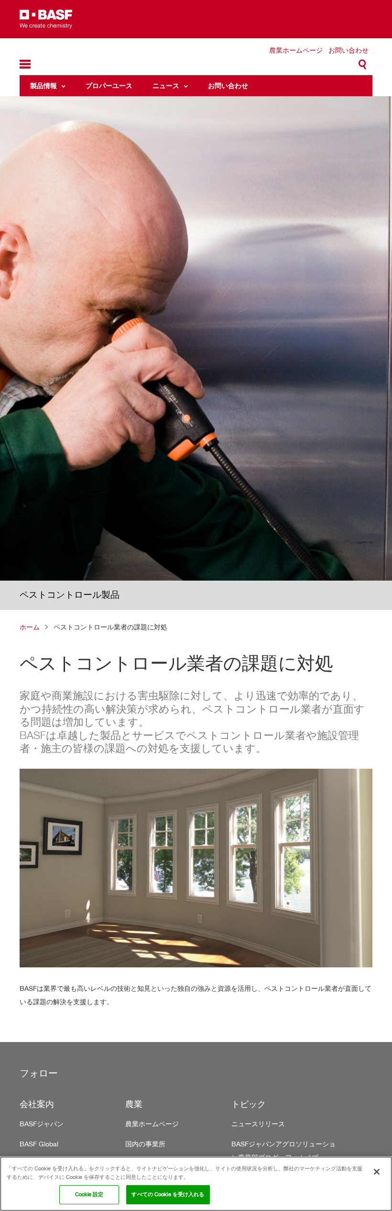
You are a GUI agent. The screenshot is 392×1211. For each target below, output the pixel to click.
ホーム (30, 627)
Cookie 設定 (89, 1194)
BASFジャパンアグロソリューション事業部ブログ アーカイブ (283, 1150)
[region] (196, 1183)
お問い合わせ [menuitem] (228, 85)
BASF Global (39, 1144)
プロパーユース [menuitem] (109, 85)
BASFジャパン (42, 1124)
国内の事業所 (145, 1144)
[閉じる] (376, 1171)
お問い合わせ (348, 50)
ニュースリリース (258, 1124)
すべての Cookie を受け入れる (167, 1194)
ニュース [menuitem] (165, 85)
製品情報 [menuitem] (43, 85)
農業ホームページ (296, 50)
